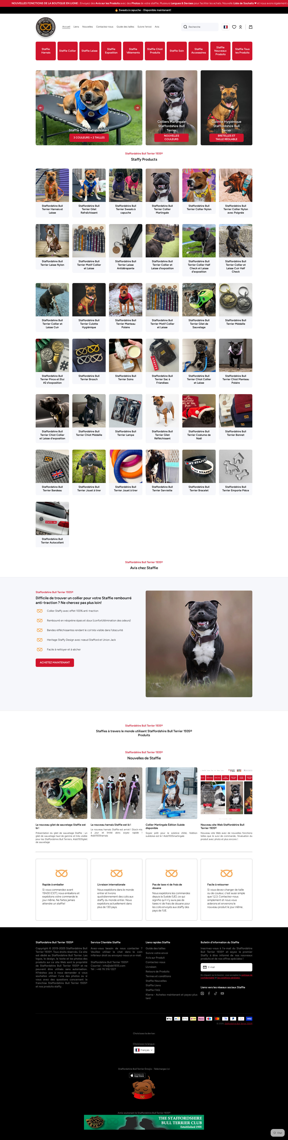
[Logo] (46, 27)
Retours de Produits (157, 982)
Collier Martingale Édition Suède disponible (165, 837)
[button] (226, 27)
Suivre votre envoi (157, 964)
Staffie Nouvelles (156, 992)
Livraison (151, 978)
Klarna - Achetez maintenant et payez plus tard (171, 1007)
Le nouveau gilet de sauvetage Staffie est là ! (61, 837)
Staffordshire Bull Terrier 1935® (238, 1035)
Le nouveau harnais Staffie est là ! (111, 836)
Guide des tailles (155, 959)
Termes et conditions (158, 987)
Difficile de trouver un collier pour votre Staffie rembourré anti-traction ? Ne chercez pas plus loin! (84, 611)
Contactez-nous (155, 973)
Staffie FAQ (153, 1001)
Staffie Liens (153, 996)
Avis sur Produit (155, 969)
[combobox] (199, 27)
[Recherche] (184, 27)
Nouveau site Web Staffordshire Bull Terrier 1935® (222, 837)
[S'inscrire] (248, 978)
